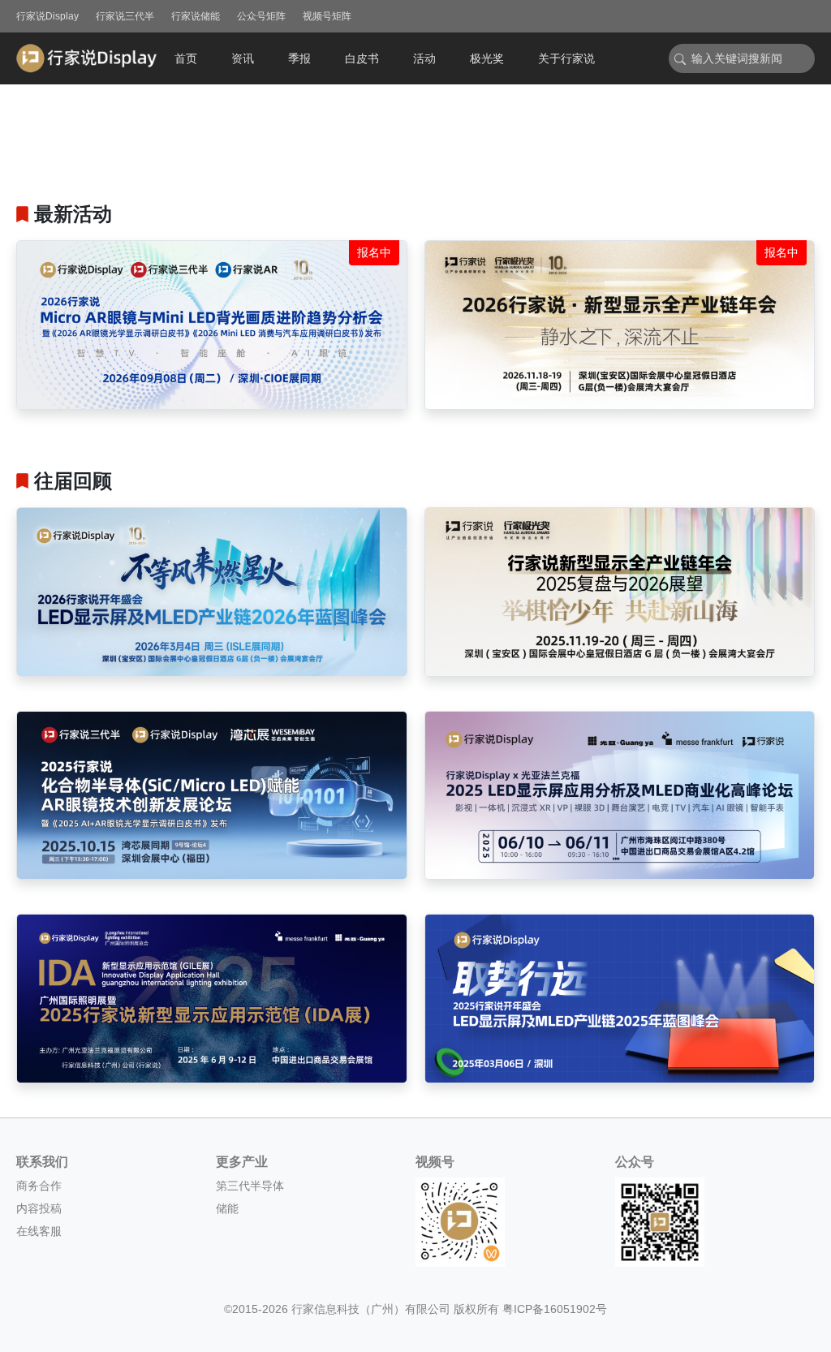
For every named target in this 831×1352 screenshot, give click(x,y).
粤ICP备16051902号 (554, 1308)
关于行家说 (566, 58)
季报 (299, 58)
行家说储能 (195, 16)
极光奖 (487, 58)
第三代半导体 (250, 1185)
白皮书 (362, 58)
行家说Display (47, 16)
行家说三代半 (125, 16)
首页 (185, 58)
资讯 (242, 58)
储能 (227, 1208)
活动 (424, 58)
